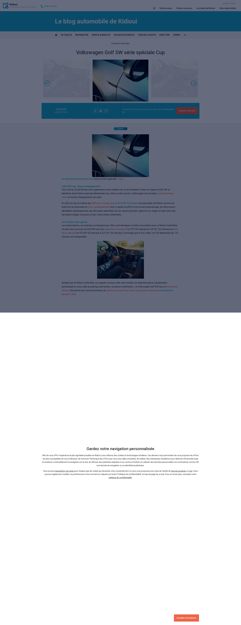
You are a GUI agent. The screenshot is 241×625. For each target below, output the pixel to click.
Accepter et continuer (186, 618)
